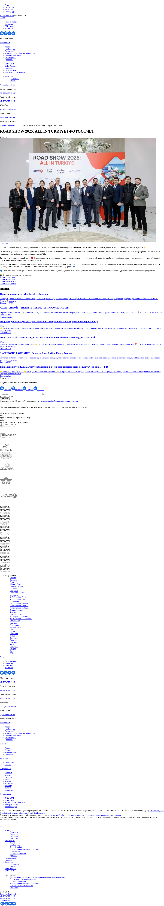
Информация (5, 794)
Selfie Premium (10, 66)
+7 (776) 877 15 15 (7, 93)
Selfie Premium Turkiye (19, 604)
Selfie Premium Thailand (19, 606)
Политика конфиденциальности (23, 879)
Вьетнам (13, 638)
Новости (8, 68)
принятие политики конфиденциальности (105, 815)
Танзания (13, 623)
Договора (13, 856)
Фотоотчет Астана (7, 277)
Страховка (14, 888)
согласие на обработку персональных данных (66, 815)
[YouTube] (13, 35)
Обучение (9, 754)
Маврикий (14, 591)
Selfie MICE (9, 64)
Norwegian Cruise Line (18, 616)
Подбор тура (10, 12)
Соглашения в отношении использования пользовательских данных (38, 877)
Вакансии (9, 24)
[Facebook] (2, 35)
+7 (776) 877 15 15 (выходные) (7, 899)
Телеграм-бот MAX (8, 894)
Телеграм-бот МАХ (13, 805)
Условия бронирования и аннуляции (20, 53)
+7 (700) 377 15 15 (7, 85)
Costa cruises (15, 601)
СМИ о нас (9, 26)
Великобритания (16, 610)
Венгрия (13, 642)
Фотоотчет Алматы (8, 284)
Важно (7, 750)
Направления (10, 70)
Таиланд (13, 640)
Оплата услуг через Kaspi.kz (21, 886)
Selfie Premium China (18, 597)
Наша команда (11, 22)
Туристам (9, 9)
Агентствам (10, 7)
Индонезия (14, 625)
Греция (12, 629)
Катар (12, 651)
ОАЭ (12, 653)
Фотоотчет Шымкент (8, 281)
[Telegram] (10, 35)
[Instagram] (6, 35)
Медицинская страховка (15, 802)
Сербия (13, 578)
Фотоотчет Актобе (7, 279)
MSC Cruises (15, 621)
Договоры (9, 60)
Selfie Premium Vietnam (19, 608)
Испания (13, 580)
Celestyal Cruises (16, 586)
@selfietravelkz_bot (7, 117)
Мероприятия (10, 752)
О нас (7, 5)
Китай (12, 636)
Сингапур (14, 595)
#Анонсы (4, 243)
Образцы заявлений (13, 55)
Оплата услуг (10, 58)
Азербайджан (15, 627)
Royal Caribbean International (21, 619)
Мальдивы (14, 647)
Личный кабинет (12, 51)
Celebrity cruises (16, 614)
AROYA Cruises (16, 584)
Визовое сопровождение (15, 72)
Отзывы (13, 81)
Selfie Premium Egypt (18, 599)
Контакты (9, 28)
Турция (13, 649)
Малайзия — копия (17, 593)
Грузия (12, 632)
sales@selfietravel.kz (8, 109)
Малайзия (14, 634)
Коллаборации (11, 807)
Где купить (14, 79)
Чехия (12, 644)
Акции (7, 47)
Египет (12, 582)
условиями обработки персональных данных (59, 401)
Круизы (13, 612)
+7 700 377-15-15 (7, 16)
